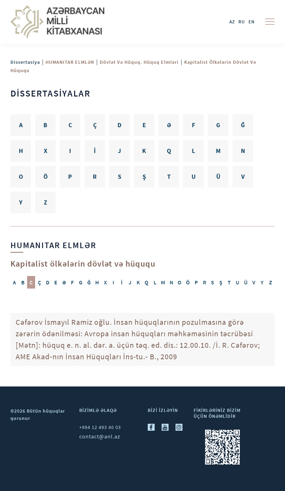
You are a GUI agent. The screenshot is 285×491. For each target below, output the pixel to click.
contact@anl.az (99, 436)
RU (241, 22)
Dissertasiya (25, 62)
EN (252, 22)
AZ (232, 22)
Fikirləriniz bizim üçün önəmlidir (217, 413)
